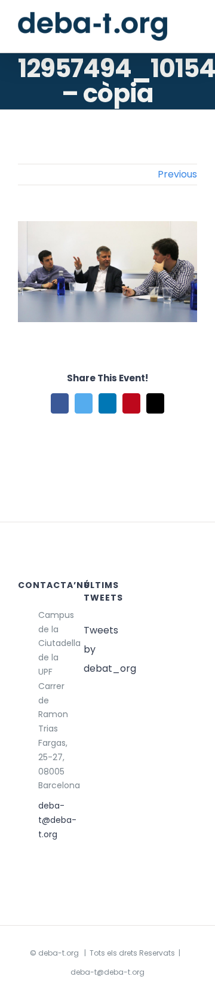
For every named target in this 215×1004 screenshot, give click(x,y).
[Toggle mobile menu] (192, 29)
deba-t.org (58, 953)
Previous (177, 174)
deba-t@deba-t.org (52, 820)
